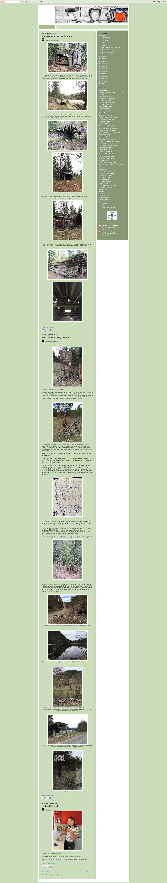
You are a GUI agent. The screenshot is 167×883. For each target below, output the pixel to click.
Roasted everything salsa (109, 233)
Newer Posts (46, 871)
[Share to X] (47, 330)
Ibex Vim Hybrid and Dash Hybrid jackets (111, 164)
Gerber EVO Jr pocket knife (107, 162)
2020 (102, 35)
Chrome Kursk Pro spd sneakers (109, 126)
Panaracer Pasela (104, 121)
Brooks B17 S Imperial (105, 151)
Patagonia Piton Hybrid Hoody (108, 117)
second (103, 195)
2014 (102, 63)
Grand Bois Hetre (104, 197)
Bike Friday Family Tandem (107, 207)
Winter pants (102, 167)
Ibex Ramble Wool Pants (106, 115)
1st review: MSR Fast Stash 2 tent (109, 128)
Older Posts (89, 871)
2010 (102, 73)
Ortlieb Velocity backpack (106, 119)
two (102, 205)
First (102, 193)
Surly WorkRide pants (105, 96)
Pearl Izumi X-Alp (104, 111)
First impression (106, 100)
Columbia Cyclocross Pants (107, 158)
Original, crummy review (108, 185)
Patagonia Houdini (104, 108)
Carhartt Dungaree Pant (106, 149)
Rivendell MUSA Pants (105, 175)
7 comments (51, 863)
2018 (102, 56)
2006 (102, 83)
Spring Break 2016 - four (109, 227)
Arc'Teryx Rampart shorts (106, 156)
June (104, 40)
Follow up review (106, 181)
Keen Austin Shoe (104, 137)
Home (68, 871)
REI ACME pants (104, 160)
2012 (102, 68)
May (104, 42)
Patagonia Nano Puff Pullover (107, 130)
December (106, 37)
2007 (102, 81)
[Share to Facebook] (50, 330)
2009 (102, 76)
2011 (102, 71)
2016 (102, 58)
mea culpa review (106, 187)
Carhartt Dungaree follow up (107, 113)
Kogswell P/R (103, 189)
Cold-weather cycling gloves (107, 139)
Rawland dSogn (103, 199)
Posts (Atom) (54, 875)
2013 (102, 66)
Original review (105, 179)
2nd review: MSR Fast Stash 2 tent (109, 132)
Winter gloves (103, 169)
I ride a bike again (50, 806)
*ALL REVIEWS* (104, 90)
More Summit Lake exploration (57, 36)
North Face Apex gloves (106, 123)
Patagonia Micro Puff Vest (106, 154)
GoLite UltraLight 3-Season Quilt (108, 145)
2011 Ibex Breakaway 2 (106, 134)
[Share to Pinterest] (52, 330)
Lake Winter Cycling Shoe (106, 171)
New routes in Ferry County (55, 338)
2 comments (51, 327)
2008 (102, 78)
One (102, 203)
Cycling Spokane (56, 17)
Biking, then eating (108, 232)
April (104, 45)
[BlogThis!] (45, 330)
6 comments (51, 795)
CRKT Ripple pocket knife (106, 147)
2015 (102, 61)
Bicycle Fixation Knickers (106, 173)
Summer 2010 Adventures (110, 225)
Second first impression (108, 102)
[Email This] (43, 330)
